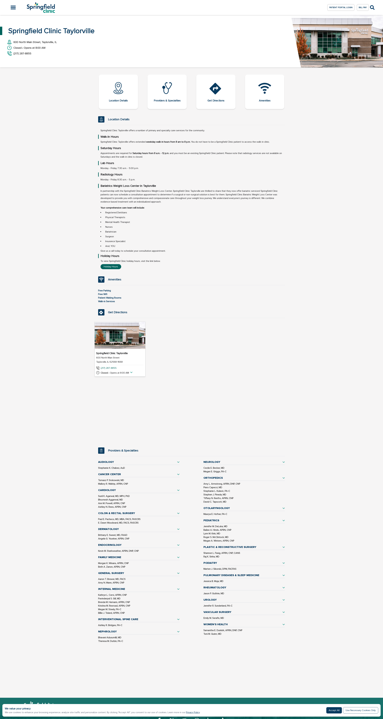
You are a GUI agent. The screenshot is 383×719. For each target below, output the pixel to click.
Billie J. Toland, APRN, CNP (111, 612)
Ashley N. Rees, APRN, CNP (112, 506)
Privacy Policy (193, 712)
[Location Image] (120, 335)
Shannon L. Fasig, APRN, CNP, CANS (221, 553)
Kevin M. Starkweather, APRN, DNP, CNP (118, 550)
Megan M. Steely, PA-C (109, 609)
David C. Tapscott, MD (214, 501)
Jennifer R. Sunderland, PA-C (217, 605)
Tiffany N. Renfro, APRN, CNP (218, 498)
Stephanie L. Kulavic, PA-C (216, 491)
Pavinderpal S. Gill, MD (109, 598)
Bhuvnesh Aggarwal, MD (110, 499)
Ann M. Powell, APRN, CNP (111, 503)
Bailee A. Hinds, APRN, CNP (217, 529)
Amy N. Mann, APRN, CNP (111, 582)
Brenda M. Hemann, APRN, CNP (114, 602)
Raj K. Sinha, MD (211, 556)
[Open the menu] (13, 7)
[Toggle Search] (372, 7)
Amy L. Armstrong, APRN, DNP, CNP (221, 483)
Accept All (334, 710)
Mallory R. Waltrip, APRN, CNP (113, 483)
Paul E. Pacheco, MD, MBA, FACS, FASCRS (119, 519)
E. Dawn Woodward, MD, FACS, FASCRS (118, 522)
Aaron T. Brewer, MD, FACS (112, 579)
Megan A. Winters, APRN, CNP (218, 540)
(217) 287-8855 (109, 368)
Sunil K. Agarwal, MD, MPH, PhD (114, 496)
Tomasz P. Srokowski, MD (111, 480)
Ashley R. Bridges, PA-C (110, 625)
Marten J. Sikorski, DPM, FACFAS (219, 568)
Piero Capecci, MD (212, 487)
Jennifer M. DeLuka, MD (215, 526)
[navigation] (191, 91)
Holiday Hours (111, 266)
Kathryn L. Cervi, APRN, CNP (112, 594)
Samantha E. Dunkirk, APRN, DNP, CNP (222, 630)
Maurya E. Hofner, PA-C (215, 514)
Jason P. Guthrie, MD (213, 593)
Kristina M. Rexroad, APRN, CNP (114, 605)
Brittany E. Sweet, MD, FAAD (112, 535)
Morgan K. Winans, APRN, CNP (113, 563)
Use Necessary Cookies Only (361, 710)
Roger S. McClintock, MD (215, 537)
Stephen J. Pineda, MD (214, 494)
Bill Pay (363, 7)
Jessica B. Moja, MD (213, 581)
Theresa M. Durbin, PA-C (110, 641)
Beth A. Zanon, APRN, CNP (111, 566)
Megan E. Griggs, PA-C (215, 471)
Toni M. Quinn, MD (212, 633)
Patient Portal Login (340, 7)
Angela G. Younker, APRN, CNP (113, 538)
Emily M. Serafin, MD (213, 618)
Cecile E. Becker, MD (213, 467)
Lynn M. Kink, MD (211, 533)
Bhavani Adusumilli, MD (109, 637)
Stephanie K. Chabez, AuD (111, 467)
